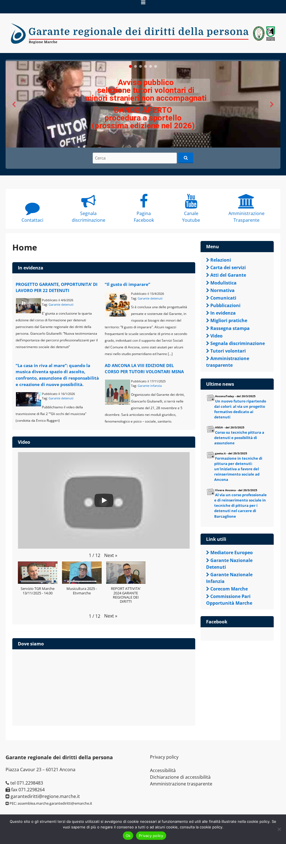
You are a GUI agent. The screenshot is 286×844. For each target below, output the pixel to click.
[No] (279, 829)
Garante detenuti (61, 304)
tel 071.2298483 (26, 783)
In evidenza (30, 268)
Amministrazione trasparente (181, 784)
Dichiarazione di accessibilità (180, 777)
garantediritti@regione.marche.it (44, 796)
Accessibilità (163, 770)
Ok (128, 835)
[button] (143, 104)
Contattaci (32, 220)
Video (24, 442)
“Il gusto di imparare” (127, 284)
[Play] (103, 500)
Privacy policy (164, 757)
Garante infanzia (150, 386)
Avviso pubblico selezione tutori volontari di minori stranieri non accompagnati (146, 90)
